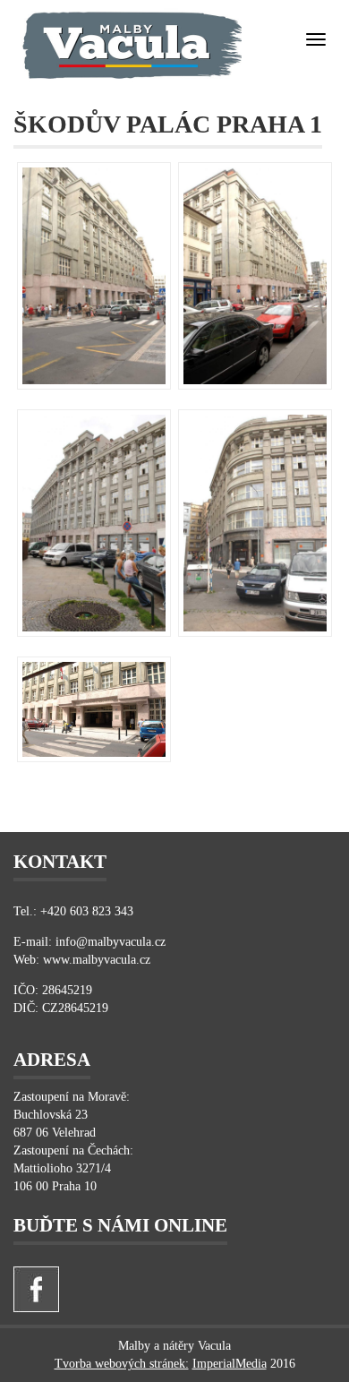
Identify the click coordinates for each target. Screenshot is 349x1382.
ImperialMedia (229, 1363)
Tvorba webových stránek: (122, 1363)
